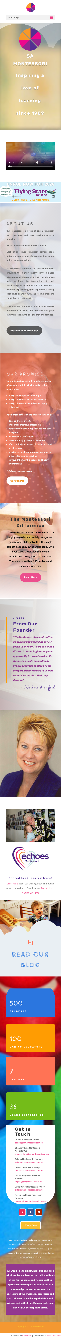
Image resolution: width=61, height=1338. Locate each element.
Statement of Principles (24, 330)
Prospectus (46, 888)
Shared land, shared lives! (30, 878)
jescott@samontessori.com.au (29, 1170)
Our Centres (17, 480)
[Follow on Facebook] (30, 1212)
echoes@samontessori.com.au (29, 1162)
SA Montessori (36, 1326)
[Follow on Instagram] (22, 1212)
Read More (30, 577)
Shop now (30, 1225)
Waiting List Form (30, 892)
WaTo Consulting (53, 1335)
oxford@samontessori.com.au (28, 1190)
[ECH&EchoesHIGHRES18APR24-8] (30, 841)
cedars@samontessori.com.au (29, 1143)
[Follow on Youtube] (38, 1212)
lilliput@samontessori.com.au (28, 1182)
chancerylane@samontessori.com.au (32, 1154)
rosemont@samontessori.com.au (30, 1201)
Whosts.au (27, 1335)
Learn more (12, 883)
